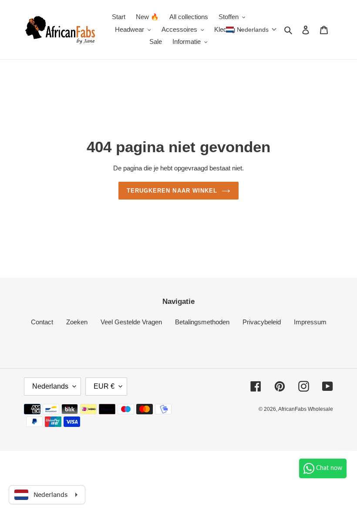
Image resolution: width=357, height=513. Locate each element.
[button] (251, 29)
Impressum (310, 322)
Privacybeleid (261, 322)
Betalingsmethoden (202, 322)
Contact (42, 322)
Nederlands (50, 386)
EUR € (104, 386)
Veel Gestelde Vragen (131, 322)
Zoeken (77, 322)
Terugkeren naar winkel (172, 190)
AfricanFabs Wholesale (305, 409)
